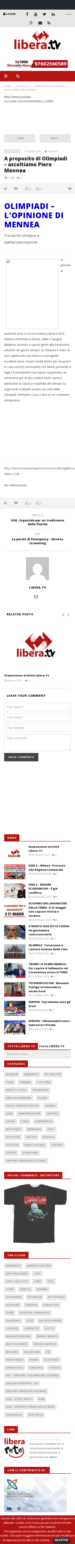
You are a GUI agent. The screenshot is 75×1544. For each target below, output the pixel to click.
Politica (13, 1136)
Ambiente (31, 1074)
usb (41, 1399)
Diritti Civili (16, 1089)
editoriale (56, 1296)
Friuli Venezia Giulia (22, 1105)
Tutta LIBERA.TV (51, 1046)
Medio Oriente (45, 1344)
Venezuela (14, 1414)
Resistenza (14, 1359)
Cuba (10, 1289)
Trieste (54, 1367)
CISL (51, 1281)
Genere (50, 1105)
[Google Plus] (31, 22)
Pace (51, 1129)
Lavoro (53, 1113)
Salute (31, 1136)
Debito (25, 1289)
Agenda (12, 1074)
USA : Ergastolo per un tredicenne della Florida (37, 520)
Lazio (10, 1121)
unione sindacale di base (26, 1391)
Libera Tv (31, 1328)
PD (48, 1351)
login (11, 14)
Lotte (49, 1328)
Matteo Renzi (17, 1344)
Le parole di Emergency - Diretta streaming (37, 539)
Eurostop (51, 1304)
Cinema (25, 1082)
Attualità (22, 86)
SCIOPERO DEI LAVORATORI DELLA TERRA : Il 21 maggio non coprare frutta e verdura (48, 909)
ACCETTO (61, 1540)
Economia (40, 1089)
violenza (36, 1414)
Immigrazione (29, 1113)
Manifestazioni (18, 1336)
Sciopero (51, 1359)
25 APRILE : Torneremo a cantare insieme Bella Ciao (48, 947)
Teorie (11, 1152)
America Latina (39, 1265)
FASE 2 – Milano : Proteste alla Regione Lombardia (47, 868)
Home (7, 86)
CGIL (37, 1273)
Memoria (34, 1129)
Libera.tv (52, 151)
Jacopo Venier (50, 1320)
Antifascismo (17, 1273)
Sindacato (14, 1367)
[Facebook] (27, 14)
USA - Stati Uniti (19, 1399)
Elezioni (12, 1304)
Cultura (43, 1082)
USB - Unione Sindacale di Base (30, 1406)
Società (12, 1144)
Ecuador (35, 1296)
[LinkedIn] (53, 14)
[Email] (40, 22)
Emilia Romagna (18, 1097)
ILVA (30, 1320)
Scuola (48, 1136)
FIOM (10, 1312)
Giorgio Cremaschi (35, 1312)
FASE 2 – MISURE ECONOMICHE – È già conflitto (43, 889)
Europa (31, 1304)
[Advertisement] (35, 800)
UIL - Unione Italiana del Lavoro (32, 1375)
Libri (25, 1121)
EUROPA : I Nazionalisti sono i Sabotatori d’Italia (49, 1023)
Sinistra (36, 1367)
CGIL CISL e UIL (17, 1281)
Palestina (32, 1351)
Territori (30, 1152)
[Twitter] (44, 14)
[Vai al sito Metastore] (35, 1213)
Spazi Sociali (35, 1144)
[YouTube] (35, 14)
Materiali (13, 1129)
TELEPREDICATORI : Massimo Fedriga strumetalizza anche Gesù (49, 987)
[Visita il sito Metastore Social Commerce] (37, 64)
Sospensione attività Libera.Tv (26, 675)
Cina (37, 1281)
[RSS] (49, 22)
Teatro (57, 1144)
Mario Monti (47, 1336)
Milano (12, 1351)
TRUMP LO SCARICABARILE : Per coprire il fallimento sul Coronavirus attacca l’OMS (48, 968)
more (69, 188)
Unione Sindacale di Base (26, 1160)
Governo (13, 1320)
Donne (42, 1289)
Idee (9, 1113)
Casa (10, 1082)
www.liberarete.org (44, 1439)
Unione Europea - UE (22, 1383)
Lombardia (43, 1121)
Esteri (42, 1097)
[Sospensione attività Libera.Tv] (37, 646)
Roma (34, 1359)
